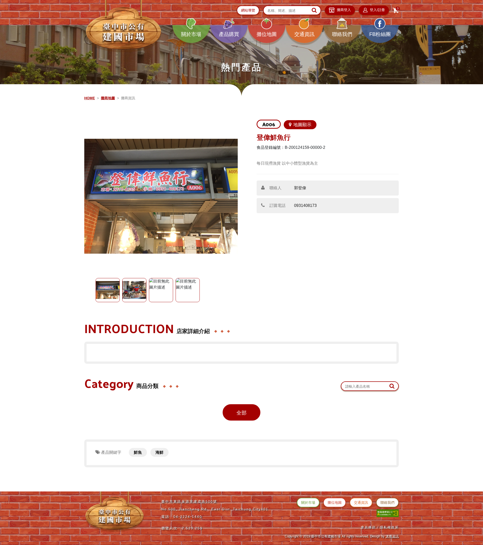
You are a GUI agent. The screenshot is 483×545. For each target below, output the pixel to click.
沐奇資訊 (392, 536)
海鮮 (159, 452)
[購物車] (396, 10)
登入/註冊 (377, 10)
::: (8, 8)
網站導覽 (248, 10)
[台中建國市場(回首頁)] (123, 26)
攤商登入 (343, 10)
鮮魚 (138, 452)
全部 (241, 413)
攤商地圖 (108, 98)
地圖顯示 (302, 124)
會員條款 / (370, 527)
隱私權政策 (389, 527)
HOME (89, 98)
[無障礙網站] (388, 513)
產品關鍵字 (110, 452)
